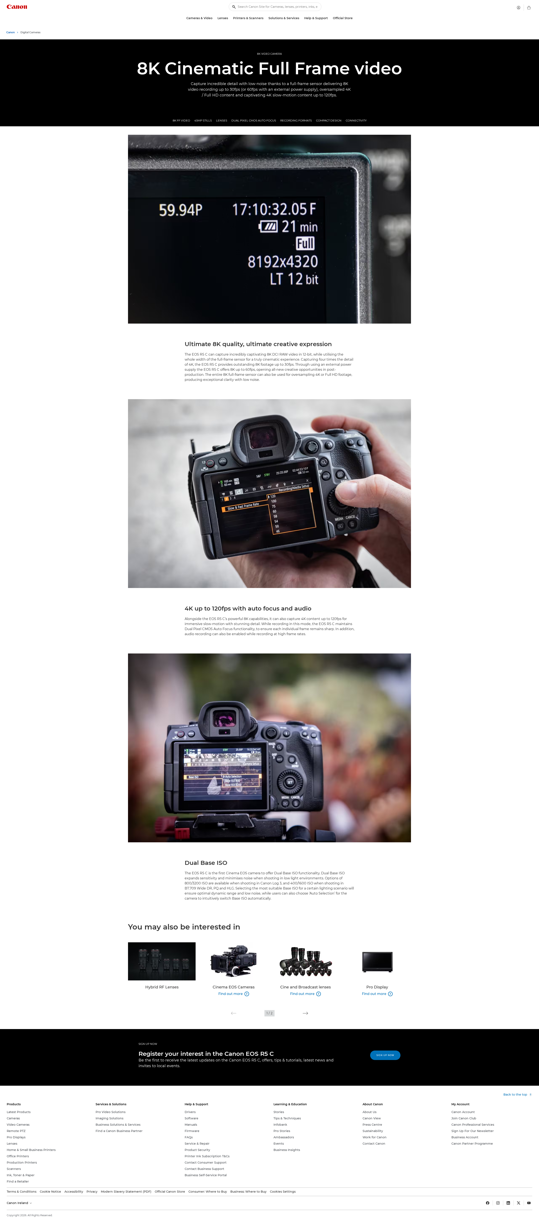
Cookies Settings (283, 1191)
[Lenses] (229, 18)
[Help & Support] (329, 18)
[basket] (529, 7)
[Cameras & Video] (214, 18)
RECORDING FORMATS (296, 120)
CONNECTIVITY (356, 120)
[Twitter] (518, 1203)
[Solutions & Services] (301, 18)
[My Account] (518, 7)
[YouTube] (529, 1203)
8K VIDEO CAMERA (269, 53)
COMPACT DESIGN (329, 120)
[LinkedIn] (508, 1203)
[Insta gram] (498, 1203)
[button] (233, 1013)
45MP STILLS (203, 120)
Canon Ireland (18, 1203)
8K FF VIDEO (181, 120)
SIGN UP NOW (148, 1043)
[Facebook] (487, 1203)
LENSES (221, 120)
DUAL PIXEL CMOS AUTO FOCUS (253, 120)
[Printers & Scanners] (265, 18)
